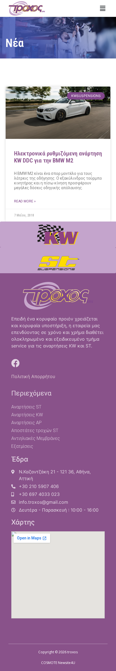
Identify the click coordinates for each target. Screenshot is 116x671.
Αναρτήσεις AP (26, 422)
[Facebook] (15, 363)
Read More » (25, 201)
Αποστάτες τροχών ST (34, 430)
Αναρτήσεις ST (26, 407)
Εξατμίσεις (22, 446)
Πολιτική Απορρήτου (33, 376)
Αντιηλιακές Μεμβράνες (35, 438)
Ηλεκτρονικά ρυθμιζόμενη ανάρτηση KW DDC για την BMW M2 (58, 157)
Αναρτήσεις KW (27, 414)
